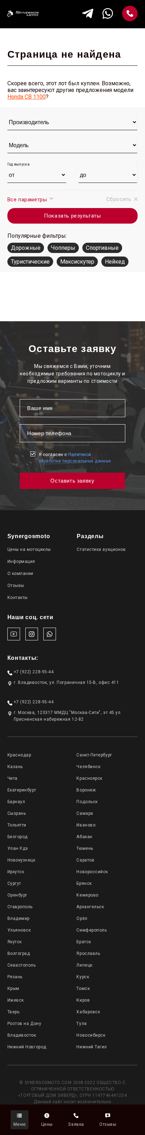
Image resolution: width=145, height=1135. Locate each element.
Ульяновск (19, 930)
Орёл (81, 918)
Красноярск (89, 778)
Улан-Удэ (17, 848)
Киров (83, 1000)
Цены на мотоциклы (29, 549)
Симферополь (91, 930)
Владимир (18, 918)
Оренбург (17, 895)
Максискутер (77, 261)
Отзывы (15, 585)
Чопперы (63, 247)
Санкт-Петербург (94, 755)
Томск (83, 988)
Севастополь (21, 965)
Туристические (30, 261)
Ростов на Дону (24, 1023)
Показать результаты (72, 216)
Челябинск (88, 766)
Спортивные (102, 247)
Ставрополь (20, 906)
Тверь (13, 1011)
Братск (83, 941)
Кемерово (87, 895)
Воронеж (86, 790)
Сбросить (119, 199)
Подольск (86, 801)
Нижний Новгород (26, 1046)
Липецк (84, 965)
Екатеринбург (21, 790)
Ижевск (15, 1000)
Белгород (17, 836)
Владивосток (21, 1035)
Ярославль (88, 953)
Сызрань (16, 813)
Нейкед (115, 261)
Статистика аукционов (101, 549)
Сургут (14, 883)
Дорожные (25, 247)
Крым (13, 988)
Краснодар (19, 755)
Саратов (85, 860)
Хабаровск (88, 1011)
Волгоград (18, 953)
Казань (15, 766)
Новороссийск (92, 871)
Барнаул (16, 801)
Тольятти (16, 825)
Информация (21, 561)
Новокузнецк (21, 860)
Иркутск (15, 871)
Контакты (17, 597)
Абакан (84, 836)
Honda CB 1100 (26, 96)
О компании (20, 573)
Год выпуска (18, 164)
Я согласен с (75, 457)
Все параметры (28, 199)
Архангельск (90, 906)
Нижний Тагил (91, 1046)
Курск (82, 976)
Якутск (14, 941)
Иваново (85, 825)
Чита (12, 778)
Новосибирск (90, 1035)
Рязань (15, 976)
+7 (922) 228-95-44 (34, 671)
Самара (84, 813)
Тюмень (84, 848)
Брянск (84, 883)
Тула (81, 1023)
